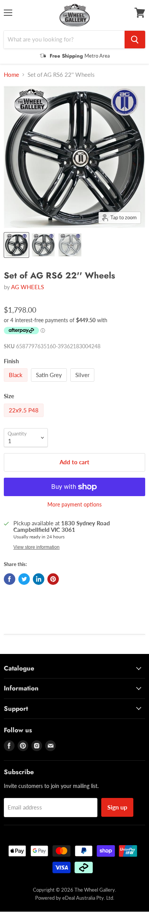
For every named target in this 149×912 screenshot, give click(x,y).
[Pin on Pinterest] (53, 579)
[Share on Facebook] (9, 579)
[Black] (16, 383)
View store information (36, 547)
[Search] (135, 39)
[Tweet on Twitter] (24, 579)
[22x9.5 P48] (24, 418)
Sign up (117, 807)
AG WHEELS (27, 286)
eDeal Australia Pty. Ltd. (88, 898)
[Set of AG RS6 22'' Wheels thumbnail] (43, 245)
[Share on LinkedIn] (38, 579)
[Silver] (83, 383)
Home (11, 74)
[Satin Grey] (50, 383)
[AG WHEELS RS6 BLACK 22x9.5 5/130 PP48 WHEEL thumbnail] (16, 245)
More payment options (74, 505)
